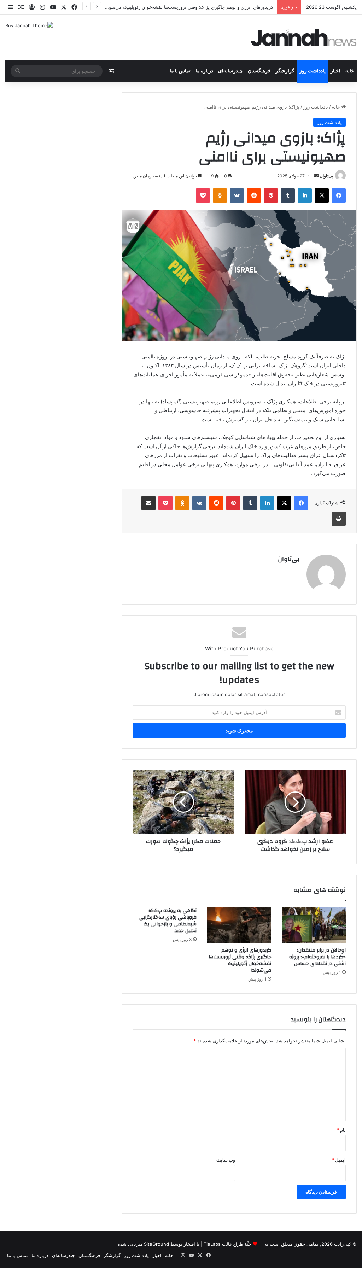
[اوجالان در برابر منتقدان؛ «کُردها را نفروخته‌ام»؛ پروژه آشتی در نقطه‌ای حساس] (314, 925)
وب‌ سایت (225, 1160)
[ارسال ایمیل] (316, 176)
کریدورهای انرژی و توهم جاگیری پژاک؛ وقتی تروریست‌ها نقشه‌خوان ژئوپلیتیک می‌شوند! (240, 960)
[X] (322, 195)
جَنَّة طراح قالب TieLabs (227, 1244)
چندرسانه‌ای (230, 71)
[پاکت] (203, 195)
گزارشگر (284, 71)
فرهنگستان (259, 71)
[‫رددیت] (254, 195)
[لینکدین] (305, 195)
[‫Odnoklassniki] (220, 195)
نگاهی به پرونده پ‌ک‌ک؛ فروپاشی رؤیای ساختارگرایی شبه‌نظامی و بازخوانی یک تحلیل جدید (168, 920)
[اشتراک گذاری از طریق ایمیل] (148, 503)
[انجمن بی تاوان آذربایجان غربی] (304, 37)
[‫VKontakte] (237, 195)
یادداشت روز (312, 71)
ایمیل (339, 1160)
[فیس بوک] (339, 195)
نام (341, 1130)
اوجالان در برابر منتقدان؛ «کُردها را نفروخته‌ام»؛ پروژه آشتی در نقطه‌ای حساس (317, 957)
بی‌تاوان (326, 176)
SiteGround (156, 1244)
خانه (349, 71)
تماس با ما (180, 71)
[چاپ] (339, 519)
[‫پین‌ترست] (271, 195)
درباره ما (204, 71)
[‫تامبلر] (288, 195)
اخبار (335, 71)
